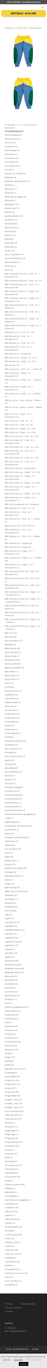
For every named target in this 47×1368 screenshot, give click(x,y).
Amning (8, 169)
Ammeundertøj (11, 166)
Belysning (9, 266)
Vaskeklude (9, 1284)
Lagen (7, 914)
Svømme (8, 1215)
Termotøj (8, 1230)
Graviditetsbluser (12, 799)
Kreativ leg (9, 910)
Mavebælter (10, 980)
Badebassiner (10, 208)
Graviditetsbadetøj (12, 795)
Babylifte (8, 185)
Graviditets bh (11, 791)
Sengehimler (10, 1080)
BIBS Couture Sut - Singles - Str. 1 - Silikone (23, 380)
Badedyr (8, 212)
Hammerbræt (10, 829)
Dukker (8, 725)
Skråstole (8, 1123)
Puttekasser (10, 1045)
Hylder (7, 853)
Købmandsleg (10, 887)
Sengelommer (10, 1084)
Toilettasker (10, 1250)
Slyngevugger (10, 1134)
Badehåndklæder (12, 216)
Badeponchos (10, 227)
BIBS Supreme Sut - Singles (16, 547)
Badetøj (8, 239)
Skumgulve (9, 1126)
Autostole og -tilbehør (14, 173)
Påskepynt (9, 999)
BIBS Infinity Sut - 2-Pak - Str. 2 (17, 425)
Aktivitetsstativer (12, 139)
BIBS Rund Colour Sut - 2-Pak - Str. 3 (20, 457)
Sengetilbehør (11, 1096)
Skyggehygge (10, 1130)
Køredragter (10, 899)
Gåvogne (8, 779)
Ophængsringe (11, 995)
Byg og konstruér (12, 691)
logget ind (20, 125)
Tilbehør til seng (11, 1242)
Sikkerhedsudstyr (12, 1115)
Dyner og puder (11, 748)
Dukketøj (8, 737)
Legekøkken (9, 926)
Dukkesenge (10, 729)
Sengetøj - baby (11, 1099)
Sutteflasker (10, 1207)
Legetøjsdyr (9, 945)
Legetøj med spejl (12, 941)
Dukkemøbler (10, 721)
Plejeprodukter (11, 1011)
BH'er (7, 270)
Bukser (8, 683)
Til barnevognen (11, 1234)
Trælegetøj (9, 1258)
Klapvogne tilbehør (13, 876)
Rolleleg (8, 1065)
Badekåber (9, 220)
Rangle (8, 1053)
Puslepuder (9, 1030)
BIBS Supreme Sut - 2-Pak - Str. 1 (18, 508)
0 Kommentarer (35, 28)
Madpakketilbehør (12, 972)
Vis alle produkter (14, 1308)
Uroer (7, 1277)
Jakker (7, 856)
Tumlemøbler (10, 1261)
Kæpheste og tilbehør (14, 868)
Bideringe (9, 637)
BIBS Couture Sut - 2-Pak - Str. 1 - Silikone (22, 369)
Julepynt (8, 864)
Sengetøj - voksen (12, 1107)
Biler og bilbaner (12, 640)
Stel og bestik (10, 1177)
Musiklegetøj (10, 984)
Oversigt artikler (28, 1304)
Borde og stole (11, 664)
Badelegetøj (10, 223)
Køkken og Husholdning (15, 891)
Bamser (8, 250)
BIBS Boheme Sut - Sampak (16, 354)
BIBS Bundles (10, 365)
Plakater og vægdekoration (16, 1007)
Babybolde (9, 177)
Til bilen (8, 1238)
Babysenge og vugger (14, 196)
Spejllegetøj (10, 1161)
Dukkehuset (10, 718)
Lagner (8, 918)
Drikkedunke (10, 714)
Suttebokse (9, 1204)
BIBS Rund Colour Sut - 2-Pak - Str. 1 (20, 436)
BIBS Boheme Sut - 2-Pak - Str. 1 (18, 332)
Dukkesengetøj (11, 733)
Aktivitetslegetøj (11, 135)
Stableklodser (10, 1169)
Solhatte (8, 1150)
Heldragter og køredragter (16, 837)
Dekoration (9, 706)
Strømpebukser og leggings (16, 1200)
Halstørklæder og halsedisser (17, 826)
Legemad (8, 934)
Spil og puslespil (12, 1165)
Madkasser (9, 961)
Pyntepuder (10, 1049)
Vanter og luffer (11, 1281)
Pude (7, 1022)
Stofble (8, 1180)
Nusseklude (10, 991)
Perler (7, 1003)
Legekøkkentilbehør (13, 930)
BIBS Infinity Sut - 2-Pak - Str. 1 (17, 421)
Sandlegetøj (10, 1072)
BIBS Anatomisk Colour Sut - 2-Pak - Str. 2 (22, 280)
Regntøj (8, 1061)
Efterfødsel (9, 752)
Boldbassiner (10, 660)
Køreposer (9, 903)
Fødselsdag (9, 768)
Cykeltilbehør (10, 698)
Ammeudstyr (10, 162)
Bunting (8, 687)
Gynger (8, 818)
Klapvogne (9, 872)
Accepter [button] (23, 1364)
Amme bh (9, 142)
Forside (10, 1304)
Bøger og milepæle (12, 667)
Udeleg (8, 1265)
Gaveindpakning (11, 772)
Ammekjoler (10, 154)
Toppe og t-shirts (12, 1254)
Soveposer (9, 1153)
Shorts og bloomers (13, 1111)
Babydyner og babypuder (15, 181)
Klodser (8, 880)
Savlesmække (10, 1076)
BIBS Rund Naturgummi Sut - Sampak (20, 504)
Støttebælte (9, 1192)
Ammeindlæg (10, 150)
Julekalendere (10, 860)
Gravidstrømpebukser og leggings (19, 814)
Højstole (8, 845)
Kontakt (10, 1311)
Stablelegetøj (10, 1173)
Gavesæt (8, 775)
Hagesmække (10, 822)
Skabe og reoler (11, 1119)
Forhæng (8, 764)
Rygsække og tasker (13, 1069)
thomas (10, 28)
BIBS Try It (9, 633)
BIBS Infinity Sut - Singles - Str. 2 (18, 432)
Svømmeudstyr (11, 1219)
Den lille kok (10, 710)
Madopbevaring (11, 964)
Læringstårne (10, 922)
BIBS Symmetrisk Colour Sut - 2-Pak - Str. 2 (22, 578)
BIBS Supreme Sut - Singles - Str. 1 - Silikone (23, 558)
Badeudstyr (9, 243)
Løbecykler (9, 953)
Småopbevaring (11, 1142)
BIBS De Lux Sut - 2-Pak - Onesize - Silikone (23, 400)
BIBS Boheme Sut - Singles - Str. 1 (19, 357)
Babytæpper (10, 204)
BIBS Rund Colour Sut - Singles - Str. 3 (20, 493)
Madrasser (9, 976)
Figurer (8, 760)
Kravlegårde (10, 907)
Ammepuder (10, 158)
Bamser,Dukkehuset (13, 258)
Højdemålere (10, 841)
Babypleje (9, 193)
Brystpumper (10, 679)
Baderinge (9, 231)
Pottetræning (10, 1018)
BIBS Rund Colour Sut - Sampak (18, 468)
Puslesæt (8, 1034)
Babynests (9, 189)
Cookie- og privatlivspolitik (17, 1349)
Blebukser (9, 644)
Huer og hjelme (11, 849)
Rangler (8, 1057)
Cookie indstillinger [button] (34, 1359)
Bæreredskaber (11, 262)
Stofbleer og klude (12, 1184)
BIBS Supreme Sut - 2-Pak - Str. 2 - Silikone (22, 536)
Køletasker (9, 895)
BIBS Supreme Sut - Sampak (16, 543)
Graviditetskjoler (12, 802)
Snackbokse (10, 1146)
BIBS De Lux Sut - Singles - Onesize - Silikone (23, 407)
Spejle (7, 1157)
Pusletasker (9, 1038)
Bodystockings (11, 656)
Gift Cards (9, 783)
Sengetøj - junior (12, 1103)
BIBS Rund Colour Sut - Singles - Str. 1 (20, 472)
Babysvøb (9, 200)
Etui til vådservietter (13, 756)
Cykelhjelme (10, 695)
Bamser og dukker (12, 254)
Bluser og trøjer (11, 652)
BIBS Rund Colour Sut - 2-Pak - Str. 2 (20, 447)
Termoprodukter (12, 1227)
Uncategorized (11, 1269)
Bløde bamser (10, 648)
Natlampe (9, 988)
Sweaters (8, 1223)
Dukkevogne (10, 745)
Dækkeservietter (11, 702)
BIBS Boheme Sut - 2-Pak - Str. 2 (18, 343)
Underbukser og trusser (15, 1273)
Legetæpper (10, 937)
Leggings (8, 949)
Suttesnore (9, 1211)
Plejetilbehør (10, 1015)
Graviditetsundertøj (13, 810)
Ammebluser (10, 146)
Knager (8, 883)
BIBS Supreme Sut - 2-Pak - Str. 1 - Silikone (22, 519)
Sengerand (9, 1088)
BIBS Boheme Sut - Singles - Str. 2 (19, 361)
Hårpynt (8, 833)
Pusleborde (9, 1026)
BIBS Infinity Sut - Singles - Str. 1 (18, 428)
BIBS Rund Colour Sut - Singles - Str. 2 (20, 483)
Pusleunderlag (11, 1042)
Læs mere (18, 1359)
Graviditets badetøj (13, 787)
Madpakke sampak (12, 968)
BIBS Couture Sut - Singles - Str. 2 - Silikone (23, 393)
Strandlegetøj (10, 1196)
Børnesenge (10, 675)
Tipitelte (8, 1246)
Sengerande (10, 1092)
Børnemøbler (10, 671)
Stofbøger (9, 1188)
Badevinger (9, 247)
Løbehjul (8, 957)
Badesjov (8, 235)
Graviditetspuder (12, 806)
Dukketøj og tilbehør (13, 741)
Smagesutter (10, 1138)
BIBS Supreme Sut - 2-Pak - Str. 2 (18, 525)
